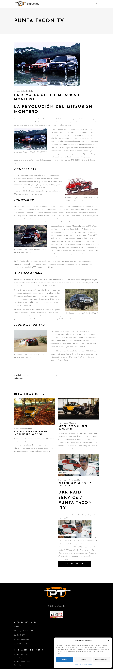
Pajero (32, 375)
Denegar (83, 660)
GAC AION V (19, 635)
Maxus (16, 626)
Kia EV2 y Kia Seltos (21, 639)
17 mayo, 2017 (19, 91)
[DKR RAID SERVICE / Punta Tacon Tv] (78, 465)
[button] (108, 641)
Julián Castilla (74, 480)
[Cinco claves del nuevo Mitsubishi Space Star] (34, 411)
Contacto (17, 665)
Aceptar (64, 660)
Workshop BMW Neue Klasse (25, 631)
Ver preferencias (101, 660)
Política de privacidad (22, 661)
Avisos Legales (79, 664)
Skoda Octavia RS (21, 644)
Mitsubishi (18, 375)
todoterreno (18, 378)
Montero (25, 375)
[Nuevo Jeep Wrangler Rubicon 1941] (78, 409)
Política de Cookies (21, 654)
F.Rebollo (29, 91)
